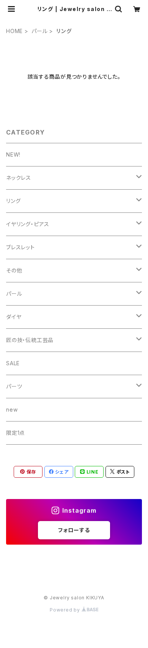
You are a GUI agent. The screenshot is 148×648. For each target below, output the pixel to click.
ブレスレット (20, 247)
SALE (13, 363)
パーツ (14, 386)
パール (39, 31)
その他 (14, 270)
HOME (14, 31)
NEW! (13, 154)
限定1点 (15, 432)
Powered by (66, 610)
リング (13, 201)
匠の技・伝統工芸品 (30, 340)
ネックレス (18, 177)
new (11, 409)
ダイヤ (13, 317)
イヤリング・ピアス (27, 224)
